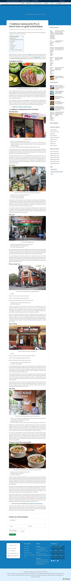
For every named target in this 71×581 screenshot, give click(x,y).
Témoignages (58, 3)
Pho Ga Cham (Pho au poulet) (16, 49)
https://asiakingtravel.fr (14, 555)
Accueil (22, 3)
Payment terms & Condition (29, 554)
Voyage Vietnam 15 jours (54, 159)
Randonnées (52, 133)
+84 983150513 (12, 550)
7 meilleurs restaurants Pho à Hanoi (16, 39)
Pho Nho (12, 48)
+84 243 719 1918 (35, 1)
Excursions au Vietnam (54, 151)
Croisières (46, 3)
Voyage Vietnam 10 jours (54, 157)
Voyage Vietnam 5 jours (54, 153)
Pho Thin (12, 42)
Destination (28, 3)
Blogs (52, 3)
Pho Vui (11, 44)
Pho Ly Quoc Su (13, 45)
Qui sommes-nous (37, 3)
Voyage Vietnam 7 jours (54, 155)
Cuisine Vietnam (54, 169)
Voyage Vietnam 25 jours (55, 163)
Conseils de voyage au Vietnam (57, 171)
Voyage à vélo (52, 143)
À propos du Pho (13, 38)
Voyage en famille (53, 139)
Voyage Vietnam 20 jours (55, 161)
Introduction (26, 546)
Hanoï (52, 174)
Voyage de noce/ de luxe (55, 137)
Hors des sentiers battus (54, 131)
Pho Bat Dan (12, 41)
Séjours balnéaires (53, 135)
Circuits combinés (53, 145)
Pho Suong (12, 46)
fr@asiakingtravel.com (25, 1)
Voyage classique (53, 129)
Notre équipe (26, 548)
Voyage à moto (53, 141)
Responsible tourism (28, 552)
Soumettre (12, 534)
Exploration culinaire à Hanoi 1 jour (25, 106)
